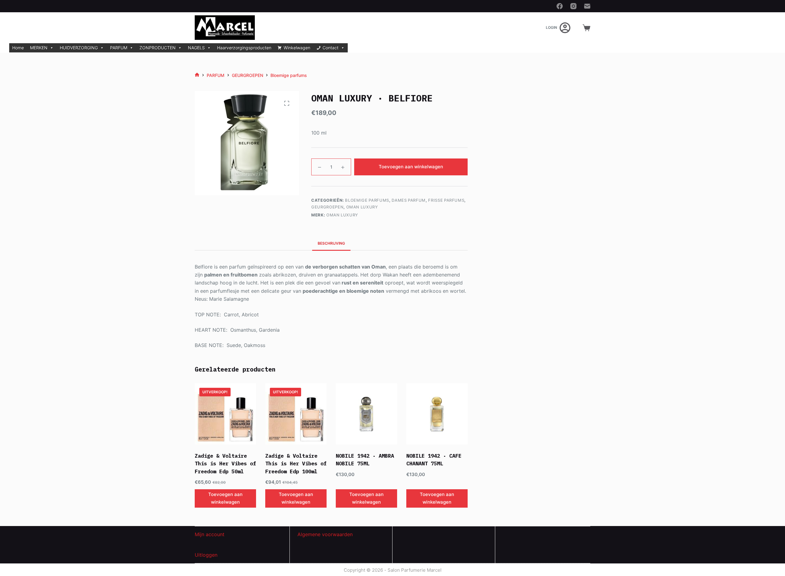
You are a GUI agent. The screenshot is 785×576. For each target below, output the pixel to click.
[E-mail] (587, 6)
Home (18, 47)
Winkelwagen (297, 47)
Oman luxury (342, 214)
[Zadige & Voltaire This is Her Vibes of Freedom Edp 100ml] (296, 413)
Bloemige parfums (367, 200)
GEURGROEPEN (327, 206)
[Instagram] (573, 6)
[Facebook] (560, 6)
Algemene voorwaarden (325, 534)
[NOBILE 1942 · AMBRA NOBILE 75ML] (366, 413)
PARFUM (118, 47)
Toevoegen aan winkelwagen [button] (225, 498)
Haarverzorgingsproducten (244, 47)
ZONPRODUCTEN (158, 47)
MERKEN (39, 47)
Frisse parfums (446, 200)
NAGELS (196, 47)
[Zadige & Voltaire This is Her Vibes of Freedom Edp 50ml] (225, 413)
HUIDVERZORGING (79, 47)
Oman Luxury (362, 206)
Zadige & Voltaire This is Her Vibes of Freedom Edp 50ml (225, 463)
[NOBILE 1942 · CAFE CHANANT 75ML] (437, 413)
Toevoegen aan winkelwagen (411, 167)
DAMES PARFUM (409, 200)
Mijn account (209, 534)
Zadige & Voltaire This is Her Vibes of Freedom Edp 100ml (296, 463)
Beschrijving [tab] (331, 243)
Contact (331, 47)
